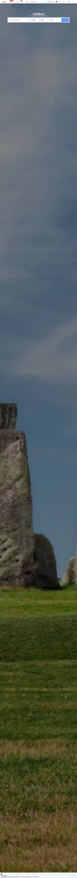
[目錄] (37, 1)
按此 (39, 876)
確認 (74, 875)
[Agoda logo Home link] (4, 2)
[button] (56, 1)
